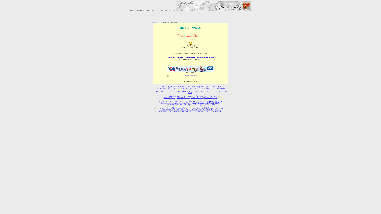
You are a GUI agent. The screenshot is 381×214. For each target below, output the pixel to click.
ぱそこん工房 (203, 108)
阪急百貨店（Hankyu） (210, 98)
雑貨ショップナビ (158, 22)
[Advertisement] (190, 17)
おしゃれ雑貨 (171, 86)
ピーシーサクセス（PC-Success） (191, 111)
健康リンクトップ (161, 91)
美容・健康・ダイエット (203, 86)
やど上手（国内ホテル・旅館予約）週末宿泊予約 (206, 103)
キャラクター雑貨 (218, 86)
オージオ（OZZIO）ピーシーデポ (169, 110)
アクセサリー (176, 88)
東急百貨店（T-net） (169, 98)
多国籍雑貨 (181, 86)
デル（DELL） (206, 111)
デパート (164, 96)
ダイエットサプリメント (207, 91)
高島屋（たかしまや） (175, 96)
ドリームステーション (174, 111)
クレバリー (218, 110)
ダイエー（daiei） (213, 96)
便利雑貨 (185, 88)
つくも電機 (171, 108)
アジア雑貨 (163, 86)
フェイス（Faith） (208, 110)
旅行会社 (161, 101)
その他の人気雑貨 (220, 88)
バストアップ (171, 91)
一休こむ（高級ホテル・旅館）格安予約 (177, 105)
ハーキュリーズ (193, 108)
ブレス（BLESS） (161, 111)
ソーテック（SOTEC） (218, 111)
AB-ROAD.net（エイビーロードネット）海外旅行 (179, 101)
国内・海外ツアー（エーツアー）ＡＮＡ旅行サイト (175, 103)
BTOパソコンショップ (161, 108)
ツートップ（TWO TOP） (194, 110)
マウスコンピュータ (181, 108)
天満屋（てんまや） (197, 98)
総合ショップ (209, 88)
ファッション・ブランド (196, 88)
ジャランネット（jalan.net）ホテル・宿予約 (202, 105)
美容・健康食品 (182, 91)
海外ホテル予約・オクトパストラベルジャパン (208, 101)
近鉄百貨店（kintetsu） (183, 98)
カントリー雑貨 (190, 86)
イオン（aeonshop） (189, 96)
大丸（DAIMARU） (201, 96)
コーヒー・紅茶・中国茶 (163, 88)
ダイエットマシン (193, 91)
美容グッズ (220, 91)
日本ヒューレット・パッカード (217, 108)
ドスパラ (183, 110)
